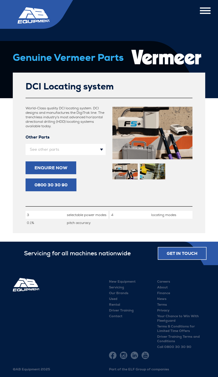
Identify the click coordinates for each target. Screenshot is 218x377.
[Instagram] (123, 355)
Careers (163, 281)
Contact (115, 316)
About (162, 287)
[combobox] (66, 149)
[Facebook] (112, 355)
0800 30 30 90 (50, 185)
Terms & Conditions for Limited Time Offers (176, 328)
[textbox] (66, 149)
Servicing (116, 287)
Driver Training (121, 310)
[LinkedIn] (134, 355)
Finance (163, 293)
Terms (162, 304)
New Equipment (122, 281)
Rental (114, 304)
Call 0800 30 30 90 (174, 347)
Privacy (163, 310)
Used (113, 299)
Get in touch (182, 253)
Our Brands (118, 293)
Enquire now (50, 168)
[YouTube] (145, 355)
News (161, 299)
